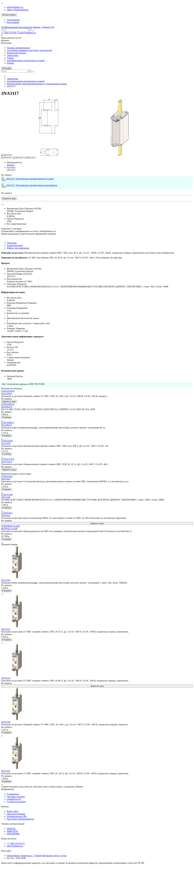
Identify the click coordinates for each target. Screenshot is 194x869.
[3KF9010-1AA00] (10, 526)
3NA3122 (5, 629)
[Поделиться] (2, 204)
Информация (7, 789)
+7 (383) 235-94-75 (10, 33)
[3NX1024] (6, 476)
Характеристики (15, 245)
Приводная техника (16, 53)
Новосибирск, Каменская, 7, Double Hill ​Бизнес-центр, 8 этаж (36, 855)
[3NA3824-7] (7, 422)
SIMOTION (12, 831)
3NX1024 (5, 479)
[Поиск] (33, 30)
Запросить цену (9, 198)
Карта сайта (12, 811)
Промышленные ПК (17, 816)
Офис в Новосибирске (18, 10)
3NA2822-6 (6, 407)
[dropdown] (2, 3)
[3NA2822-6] (7, 404)
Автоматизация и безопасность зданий (25, 60)
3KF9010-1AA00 (9, 528)
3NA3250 (5, 443)
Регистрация (13, 22)
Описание (12, 243)
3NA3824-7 (6, 425)
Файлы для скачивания (18, 248)
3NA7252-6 (6, 461)
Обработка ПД (14, 799)
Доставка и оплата (16, 796)
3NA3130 (5, 722)
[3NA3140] (6, 494)
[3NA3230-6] (7, 391)
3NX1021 (5, 515)
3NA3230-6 (6, 393)
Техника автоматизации (18, 48)
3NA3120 (5, 580)
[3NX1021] (6, 513)
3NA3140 (5, 497)
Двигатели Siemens (16, 814)
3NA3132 (5, 771)
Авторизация (13, 20)
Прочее (10, 63)
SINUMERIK (13, 834)
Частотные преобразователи (20, 819)
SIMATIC (11, 828)
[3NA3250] (6, 441)
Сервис (10, 58)
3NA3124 (5, 678)
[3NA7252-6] (7, 459)
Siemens (10, 165)
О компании (13, 794)
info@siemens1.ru (15, 7)
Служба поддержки (16, 801)
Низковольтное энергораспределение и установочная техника (37, 84)
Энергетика (12, 55)
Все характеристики (16, 224)
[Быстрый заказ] (2, 420)
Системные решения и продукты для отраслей (29, 50)
